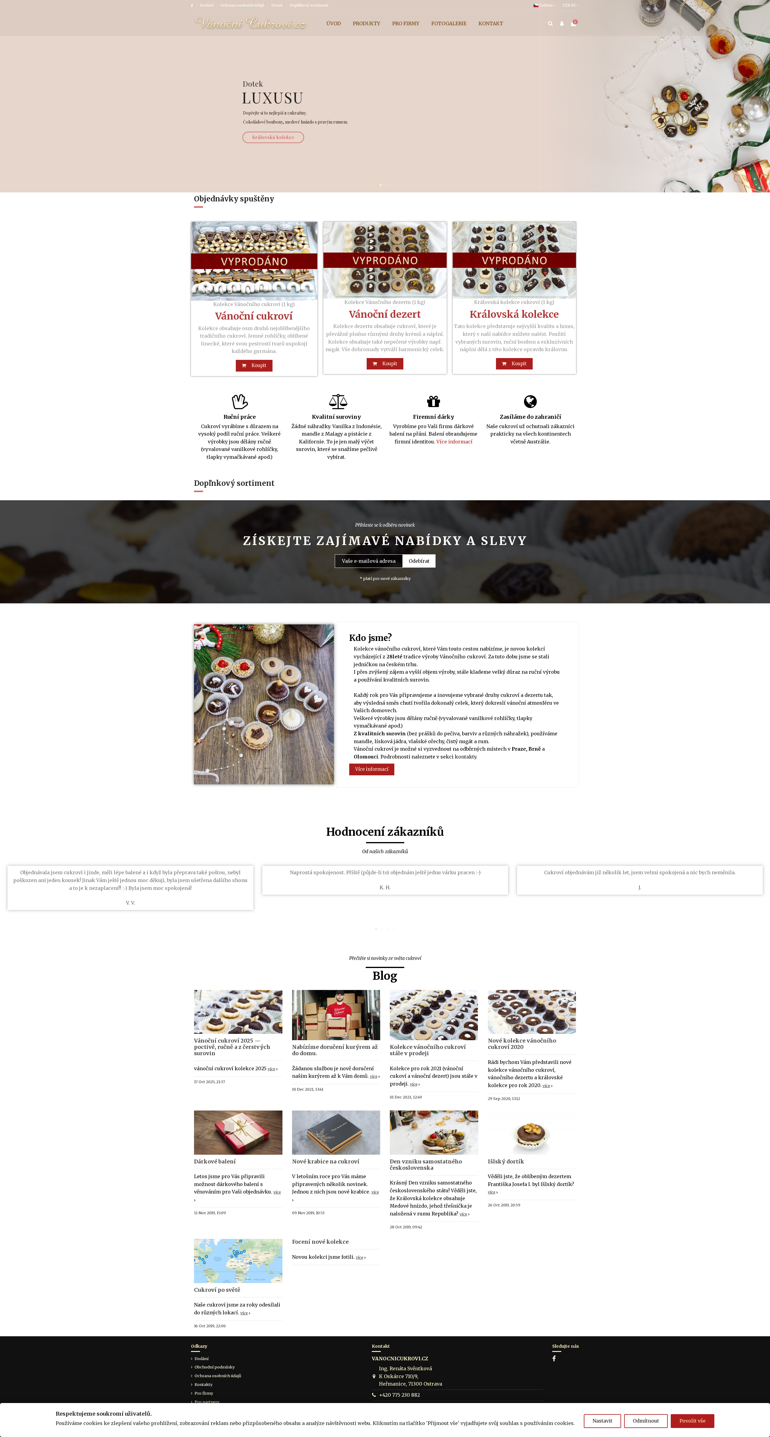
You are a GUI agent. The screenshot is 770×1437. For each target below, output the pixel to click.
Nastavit (602, 1421)
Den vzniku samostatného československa (426, 1164)
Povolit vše (692, 1421)
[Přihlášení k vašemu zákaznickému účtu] (562, 24)
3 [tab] (388, 929)
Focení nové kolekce (320, 1242)
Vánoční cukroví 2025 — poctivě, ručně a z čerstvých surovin (232, 1047)
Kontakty (203, 1384)
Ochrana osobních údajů (242, 5)
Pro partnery (207, 1401)
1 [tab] (376, 929)
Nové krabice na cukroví (325, 1161)
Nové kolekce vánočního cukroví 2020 (522, 1043)
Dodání (207, 5)
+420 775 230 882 (399, 1395)
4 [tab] (394, 929)
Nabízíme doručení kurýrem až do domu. (335, 1050)
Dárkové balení (215, 1161)
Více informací (454, 442)
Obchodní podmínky (215, 1367)
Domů (277, 5)
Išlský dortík (506, 1161)
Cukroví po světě (217, 1290)
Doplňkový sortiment (309, 5)
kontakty (465, 757)
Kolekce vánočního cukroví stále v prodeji (428, 1050)
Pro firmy (204, 1393)
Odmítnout (646, 1421)
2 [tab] (382, 929)
